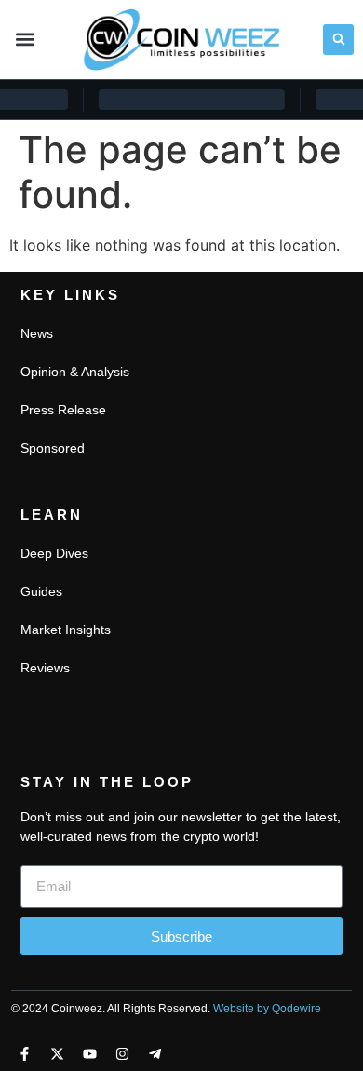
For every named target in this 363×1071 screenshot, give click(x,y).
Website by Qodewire (267, 1008)
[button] (24, 39)
